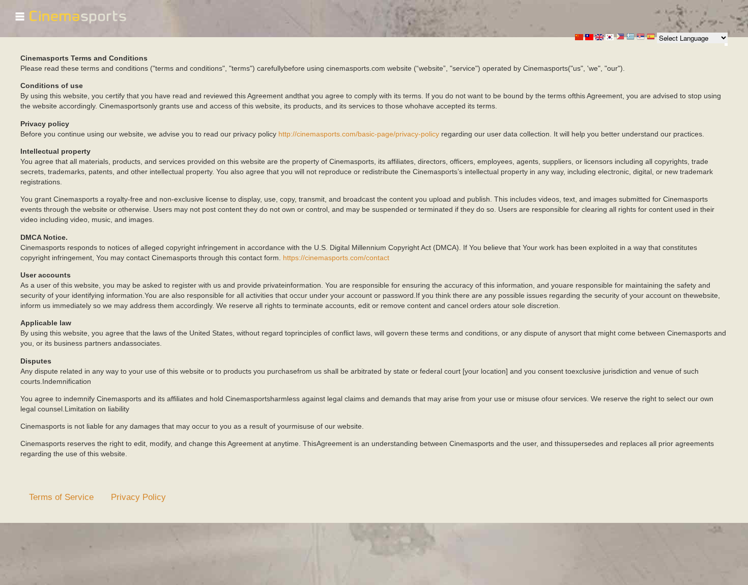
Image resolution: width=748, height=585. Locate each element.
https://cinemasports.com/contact (336, 258)
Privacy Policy (138, 497)
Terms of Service (61, 497)
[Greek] (630, 37)
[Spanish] (651, 37)
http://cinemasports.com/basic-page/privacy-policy (358, 134)
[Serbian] (641, 37)
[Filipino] (620, 37)
